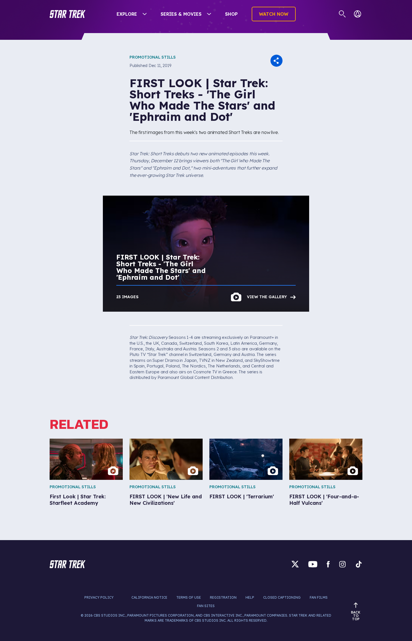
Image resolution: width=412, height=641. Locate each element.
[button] (67, 14)
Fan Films (319, 597)
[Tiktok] (358, 564)
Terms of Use (188, 597)
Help (250, 597)
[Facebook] (328, 564)
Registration (223, 597)
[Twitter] (295, 564)
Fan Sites (206, 606)
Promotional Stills (152, 57)
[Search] (342, 14)
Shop (231, 14)
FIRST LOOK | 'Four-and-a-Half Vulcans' (324, 499)
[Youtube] (313, 564)
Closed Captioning (282, 597)
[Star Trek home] (67, 564)
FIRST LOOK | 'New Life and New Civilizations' (165, 499)
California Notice (149, 597)
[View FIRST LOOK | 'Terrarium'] (246, 459)
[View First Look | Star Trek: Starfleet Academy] (86, 459)
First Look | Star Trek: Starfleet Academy (78, 499)
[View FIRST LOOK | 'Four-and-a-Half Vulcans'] (325, 459)
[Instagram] (342, 564)
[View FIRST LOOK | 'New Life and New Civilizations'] (166, 459)
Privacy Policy (99, 597)
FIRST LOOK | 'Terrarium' (241, 496)
